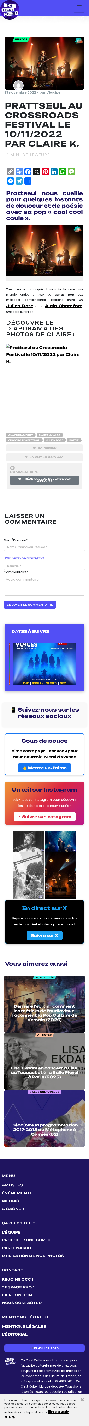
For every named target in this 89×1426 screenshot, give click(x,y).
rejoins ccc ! (17, 1279)
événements (17, 1193)
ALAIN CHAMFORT (20, 435)
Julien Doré (54, 440)
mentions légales (24, 1326)
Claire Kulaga (49, 435)
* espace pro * (18, 1287)
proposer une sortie (27, 1240)
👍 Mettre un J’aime (44, 768)
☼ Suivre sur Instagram (44, 816)
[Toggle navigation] (79, 8)
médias (10, 1201)
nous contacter (22, 1303)
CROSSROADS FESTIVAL (24, 440)
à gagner (13, 1209)
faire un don (17, 1295)
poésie (74, 440)
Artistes (12, 1185)
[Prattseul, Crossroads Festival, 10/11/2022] (44, 382)
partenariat (17, 1248)
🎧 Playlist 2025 (44, 1348)
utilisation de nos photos (33, 1256)
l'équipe (11, 1232)
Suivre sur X (44, 935)
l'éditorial (15, 1334)
